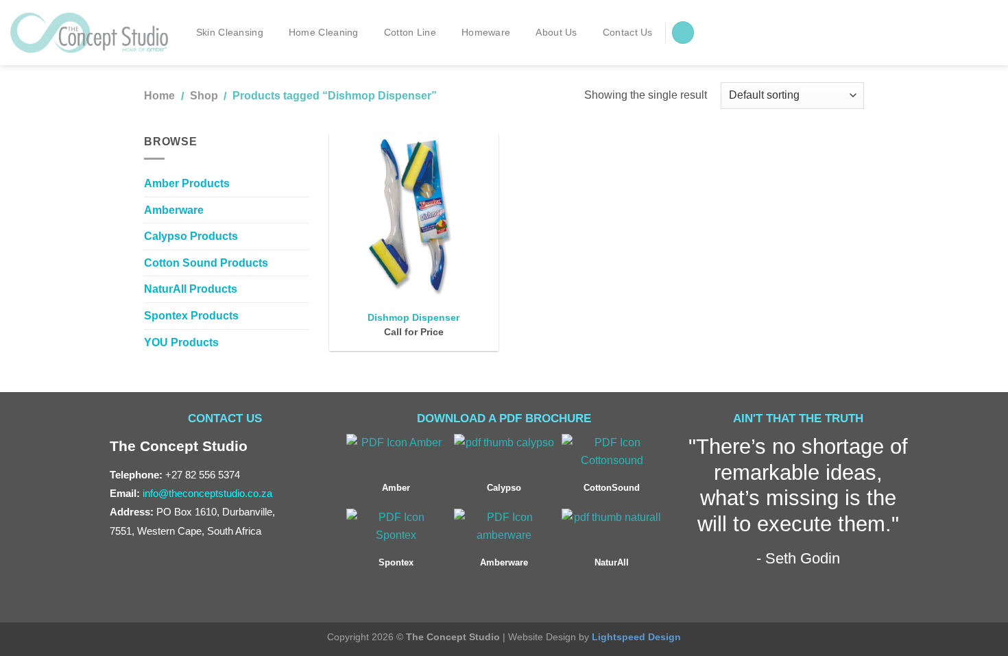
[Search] (683, 32)
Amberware (174, 210)
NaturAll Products (190, 289)
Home (159, 95)
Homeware (485, 32)
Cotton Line (410, 32)
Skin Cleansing (229, 32)
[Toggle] (303, 289)
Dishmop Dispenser (413, 317)
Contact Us (628, 32)
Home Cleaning (324, 32)
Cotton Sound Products (206, 263)
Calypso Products (191, 236)
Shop (204, 95)
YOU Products (181, 342)
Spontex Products (191, 315)
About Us (556, 32)
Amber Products (187, 183)
